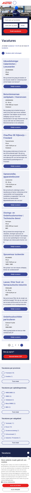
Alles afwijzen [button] (15, 489)
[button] (15, 482)
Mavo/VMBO (9, 403)
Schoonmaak (10, 434)
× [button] (29, 459)
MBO (7, 407)
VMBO (7, 396)
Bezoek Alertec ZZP (15, 356)
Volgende (21, 345)
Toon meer (15, 381)
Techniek (8, 423)
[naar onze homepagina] (7, 3)
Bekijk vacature (15, 86)
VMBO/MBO (9, 392)
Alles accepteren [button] (15, 485)
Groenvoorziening (11, 430)
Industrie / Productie (12, 438)
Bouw (7, 427)
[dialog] (15, 475)
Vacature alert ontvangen (13, 53)
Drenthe (8, 376)
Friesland (8, 373)
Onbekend (9, 400)
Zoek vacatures (15, 31)
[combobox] (15, 21)
